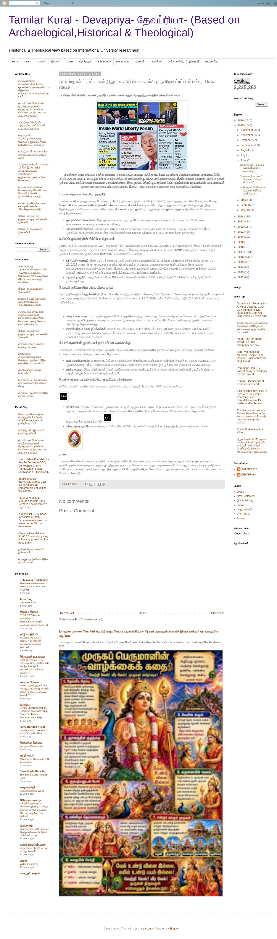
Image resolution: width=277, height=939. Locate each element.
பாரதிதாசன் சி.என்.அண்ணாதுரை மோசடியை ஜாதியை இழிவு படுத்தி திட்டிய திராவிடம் (32, 140)
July (243, 155)
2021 (241, 231)
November (247, 135)
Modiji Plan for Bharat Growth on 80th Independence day (249, 342)
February (246, 205)
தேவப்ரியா (25, 704)
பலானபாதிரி (122, 61)
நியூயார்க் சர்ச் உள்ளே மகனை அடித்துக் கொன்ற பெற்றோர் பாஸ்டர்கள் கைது (34, 832)
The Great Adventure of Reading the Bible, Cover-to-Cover (33, 586)
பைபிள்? (41, 61)
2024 (241, 216)
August (245, 150)
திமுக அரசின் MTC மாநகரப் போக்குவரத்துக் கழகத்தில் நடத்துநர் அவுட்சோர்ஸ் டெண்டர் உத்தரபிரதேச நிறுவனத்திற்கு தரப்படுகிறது (252, 445)
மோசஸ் (241, 518)
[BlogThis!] (91, 484)
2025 (241, 125)
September (247, 145)
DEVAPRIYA (248, 474)
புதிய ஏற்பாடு (243, 513)
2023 (241, 221)
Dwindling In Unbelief (32, 771)
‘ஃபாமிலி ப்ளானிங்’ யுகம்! (32, 790)
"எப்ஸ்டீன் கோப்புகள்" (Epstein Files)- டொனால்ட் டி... (251, 179)
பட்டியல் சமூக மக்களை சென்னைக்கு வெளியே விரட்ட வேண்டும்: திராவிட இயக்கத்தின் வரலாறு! (34, 191)
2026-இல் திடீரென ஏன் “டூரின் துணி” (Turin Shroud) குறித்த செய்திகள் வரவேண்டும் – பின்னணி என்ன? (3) (34, 666)
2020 (241, 236)
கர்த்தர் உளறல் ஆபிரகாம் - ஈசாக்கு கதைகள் (31, 345)
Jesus (240, 491)
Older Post (217, 613)
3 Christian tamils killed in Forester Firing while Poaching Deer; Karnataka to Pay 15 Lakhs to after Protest (252, 397)
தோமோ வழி (26, 825)
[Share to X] (95, 484)
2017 (241, 252)
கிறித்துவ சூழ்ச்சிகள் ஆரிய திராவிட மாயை (33, 394)
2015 (241, 262)
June (244, 160)
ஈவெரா (70, 61)
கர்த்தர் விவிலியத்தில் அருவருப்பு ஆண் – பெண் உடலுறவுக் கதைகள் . (31, 125)
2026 (241, 120)
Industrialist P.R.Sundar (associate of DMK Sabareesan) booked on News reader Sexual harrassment (32, 520)
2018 (241, 246)
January (246, 210)
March (245, 200)
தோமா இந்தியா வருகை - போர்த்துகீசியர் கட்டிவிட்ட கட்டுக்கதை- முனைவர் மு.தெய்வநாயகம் (31, 419)
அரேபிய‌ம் (140, 61)
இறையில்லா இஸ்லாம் (31, 742)
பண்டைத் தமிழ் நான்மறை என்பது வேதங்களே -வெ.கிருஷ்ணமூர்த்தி (32, 206)
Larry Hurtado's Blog (32, 726)
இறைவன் (194, 61)
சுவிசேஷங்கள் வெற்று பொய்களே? (29, 371)
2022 (241, 226)
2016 (241, 257)
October (246, 140)
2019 (241, 241)
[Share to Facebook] (99, 484)
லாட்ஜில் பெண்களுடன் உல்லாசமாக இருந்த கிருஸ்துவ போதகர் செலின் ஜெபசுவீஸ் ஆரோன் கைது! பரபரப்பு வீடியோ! (34, 809)
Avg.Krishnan (249, 468)
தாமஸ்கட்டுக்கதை (29, 682)
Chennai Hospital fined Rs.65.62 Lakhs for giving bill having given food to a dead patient (33, 538)
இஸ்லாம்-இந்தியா (29, 611)
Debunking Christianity (34, 580)
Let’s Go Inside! (28, 602)
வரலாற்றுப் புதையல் (30, 873)
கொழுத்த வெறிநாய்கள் (31, 746)
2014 (241, 267)
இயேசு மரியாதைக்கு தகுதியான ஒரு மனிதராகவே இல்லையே (33, 219)
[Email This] (87, 484)
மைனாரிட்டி (211, 61)
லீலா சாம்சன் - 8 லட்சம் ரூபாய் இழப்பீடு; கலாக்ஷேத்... (252, 168)
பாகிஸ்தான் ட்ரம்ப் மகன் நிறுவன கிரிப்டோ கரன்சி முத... (252, 190)
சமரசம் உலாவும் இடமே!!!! (33, 844)
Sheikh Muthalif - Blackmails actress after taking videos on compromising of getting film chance (32, 485)
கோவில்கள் (156, 61)
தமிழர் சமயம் (27, 755)
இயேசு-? (56, 61)
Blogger (174, 928)
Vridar (23, 860)
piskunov (148, 928)
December (247, 129)
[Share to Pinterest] (103, 484)
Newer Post (67, 613)
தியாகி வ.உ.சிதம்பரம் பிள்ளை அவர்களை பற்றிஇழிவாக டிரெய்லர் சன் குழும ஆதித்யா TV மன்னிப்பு (252, 327)
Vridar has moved (29, 864)
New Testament (246, 496)
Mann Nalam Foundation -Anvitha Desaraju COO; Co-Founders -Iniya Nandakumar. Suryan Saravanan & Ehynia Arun (33, 466)
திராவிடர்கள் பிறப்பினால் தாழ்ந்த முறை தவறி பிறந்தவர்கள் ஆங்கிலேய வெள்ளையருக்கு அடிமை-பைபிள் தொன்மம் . (32, 109)
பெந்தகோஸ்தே (176, 61)
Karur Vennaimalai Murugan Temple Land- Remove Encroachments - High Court (33, 502)
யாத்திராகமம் (104, 61)
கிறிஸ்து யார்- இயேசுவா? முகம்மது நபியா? (31, 432)
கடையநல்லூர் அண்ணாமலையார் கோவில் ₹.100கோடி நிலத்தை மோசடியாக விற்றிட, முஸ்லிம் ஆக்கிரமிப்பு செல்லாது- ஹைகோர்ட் (33, 274)
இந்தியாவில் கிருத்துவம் (32, 656)
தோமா (27, 61)
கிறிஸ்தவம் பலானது (30, 800)
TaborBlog (26, 599)
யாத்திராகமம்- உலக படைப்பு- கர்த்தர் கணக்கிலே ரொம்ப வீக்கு (33, 154)
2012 (241, 277)
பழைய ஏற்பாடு (244, 509)
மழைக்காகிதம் (27, 787)
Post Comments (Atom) (88, 619)
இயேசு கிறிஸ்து (245, 500)
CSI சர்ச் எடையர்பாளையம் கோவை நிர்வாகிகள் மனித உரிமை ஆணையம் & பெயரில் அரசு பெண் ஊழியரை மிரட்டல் (252, 416)
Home (15, 61)
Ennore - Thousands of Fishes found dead (250, 383)
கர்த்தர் (240, 504)
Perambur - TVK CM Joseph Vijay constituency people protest (252, 371)
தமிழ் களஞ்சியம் (29, 634)
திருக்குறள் (85, 61)
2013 (241, 272)
